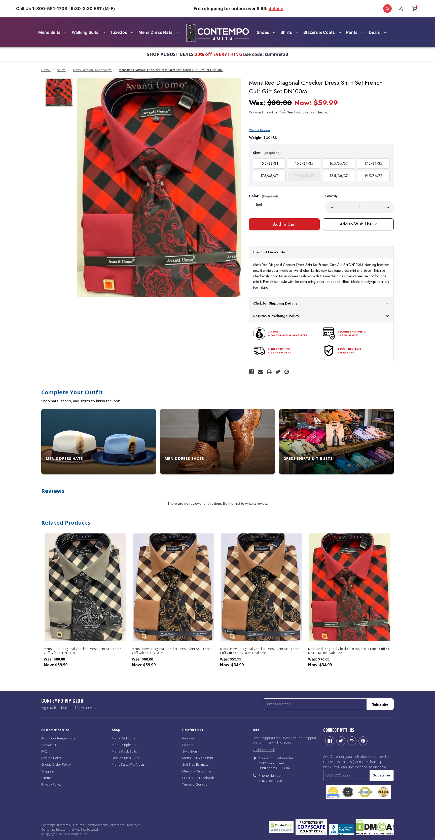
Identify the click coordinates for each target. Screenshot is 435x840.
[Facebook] (251, 371)
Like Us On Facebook (198, 777)
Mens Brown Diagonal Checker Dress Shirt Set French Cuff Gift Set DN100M (172, 651)
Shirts (286, 32)
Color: (263, 195)
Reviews (188, 738)
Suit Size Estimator (196, 764)
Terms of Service (194, 784)
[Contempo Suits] (217, 32)
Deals (374, 32)
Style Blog (189, 751)
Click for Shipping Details (275, 303)
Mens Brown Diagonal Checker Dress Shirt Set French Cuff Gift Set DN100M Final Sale (260, 651)
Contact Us (49, 744)
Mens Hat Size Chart (197, 771)
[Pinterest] (286, 371)
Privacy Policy (51, 784)
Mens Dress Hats (155, 32)
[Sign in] (400, 8)
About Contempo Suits (58, 738)
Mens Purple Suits (125, 744)
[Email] (260, 371)
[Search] (387, 8)
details (276, 8)
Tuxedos (118, 32)
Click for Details (264, 749)
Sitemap (47, 777)
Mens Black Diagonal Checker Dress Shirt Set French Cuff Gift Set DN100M (83, 651)
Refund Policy (51, 758)
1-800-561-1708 (270, 780)
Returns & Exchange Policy (276, 315)
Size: (266, 152)
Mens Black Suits (124, 751)
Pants (351, 32)
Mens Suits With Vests (128, 764)
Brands (187, 744)
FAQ (44, 751)
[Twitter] (277, 371)
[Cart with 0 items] (414, 8)
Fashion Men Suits (125, 758)
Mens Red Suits (123, 738)
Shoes (263, 32)
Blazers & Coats (319, 32)
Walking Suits (85, 32)
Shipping (47, 771)
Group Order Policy (56, 764)
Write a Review (259, 130)
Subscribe (380, 704)
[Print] (269, 371)
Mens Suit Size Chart (197, 758)
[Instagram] (351, 740)
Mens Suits (49, 32)
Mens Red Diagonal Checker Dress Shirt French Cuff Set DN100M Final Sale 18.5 (349, 651)
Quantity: (331, 195)
